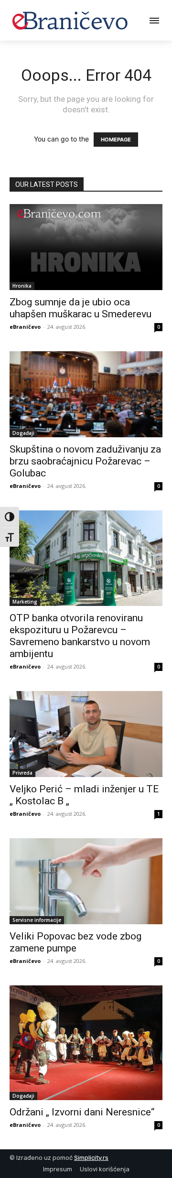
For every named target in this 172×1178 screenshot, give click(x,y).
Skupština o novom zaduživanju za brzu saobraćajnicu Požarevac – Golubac (85, 461)
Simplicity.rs (91, 1157)
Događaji (23, 433)
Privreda (22, 772)
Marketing (24, 601)
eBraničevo (25, 326)
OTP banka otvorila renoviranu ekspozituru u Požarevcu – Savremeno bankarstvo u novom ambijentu (80, 635)
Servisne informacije (36, 920)
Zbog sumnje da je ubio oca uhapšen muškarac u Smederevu (80, 308)
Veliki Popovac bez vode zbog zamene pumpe (75, 942)
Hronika (22, 285)
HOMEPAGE (116, 139)
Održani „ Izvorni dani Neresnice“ (82, 1112)
